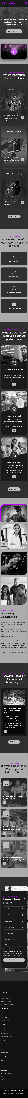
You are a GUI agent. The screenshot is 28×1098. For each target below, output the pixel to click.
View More (13, 216)
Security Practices (5, 998)
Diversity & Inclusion (6, 1001)
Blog (2, 1012)
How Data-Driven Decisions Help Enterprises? (13, 797)
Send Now (12, 960)
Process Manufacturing (14, 416)
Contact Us (14, 1096)
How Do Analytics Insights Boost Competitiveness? (12, 828)
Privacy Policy (4, 1049)
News (2, 1060)
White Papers (4, 1017)
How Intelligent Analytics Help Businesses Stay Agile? (13, 859)
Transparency (14, 277)
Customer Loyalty (14, 292)
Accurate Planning (14, 308)
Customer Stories (5, 1020)
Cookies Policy (4, 1052)
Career (2, 1014)
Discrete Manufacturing (14, 370)
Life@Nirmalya (4, 1065)
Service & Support (14, 462)
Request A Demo (13, 31)
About (2, 995)
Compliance (4, 1044)
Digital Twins (4, 1030)
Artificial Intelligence (6, 1036)
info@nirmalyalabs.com (8, 1073)
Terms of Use (4, 1047)
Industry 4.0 (4, 1028)
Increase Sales (14, 261)
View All (13, 742)
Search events (4, 1063)
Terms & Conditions (8, 1093)
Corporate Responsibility (7, 1004)
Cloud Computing (5, 1033)
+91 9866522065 (6, 1076)
